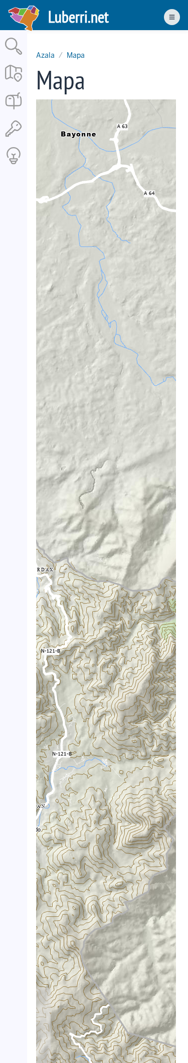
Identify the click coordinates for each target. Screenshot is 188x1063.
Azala (45, 55)
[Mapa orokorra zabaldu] (13, 82)
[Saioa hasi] (13, 137)
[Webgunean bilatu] (13, 55)
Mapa (76, 55)
